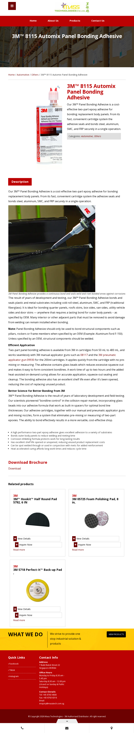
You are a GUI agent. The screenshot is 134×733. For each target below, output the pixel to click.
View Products (116, 634)
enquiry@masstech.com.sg (51, 703)
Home (33, 20)
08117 (84, 355)
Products (75, 20)
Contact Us (97, 20)
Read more (19, 549)
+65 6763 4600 (50, 694)
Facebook (13, 663)
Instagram (14, 676)
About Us (53, 20)
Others (35, 74)
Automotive (23, 74)
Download (14, 468)
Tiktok (12, 670)
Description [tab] (19, 182)
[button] (58, 87)
